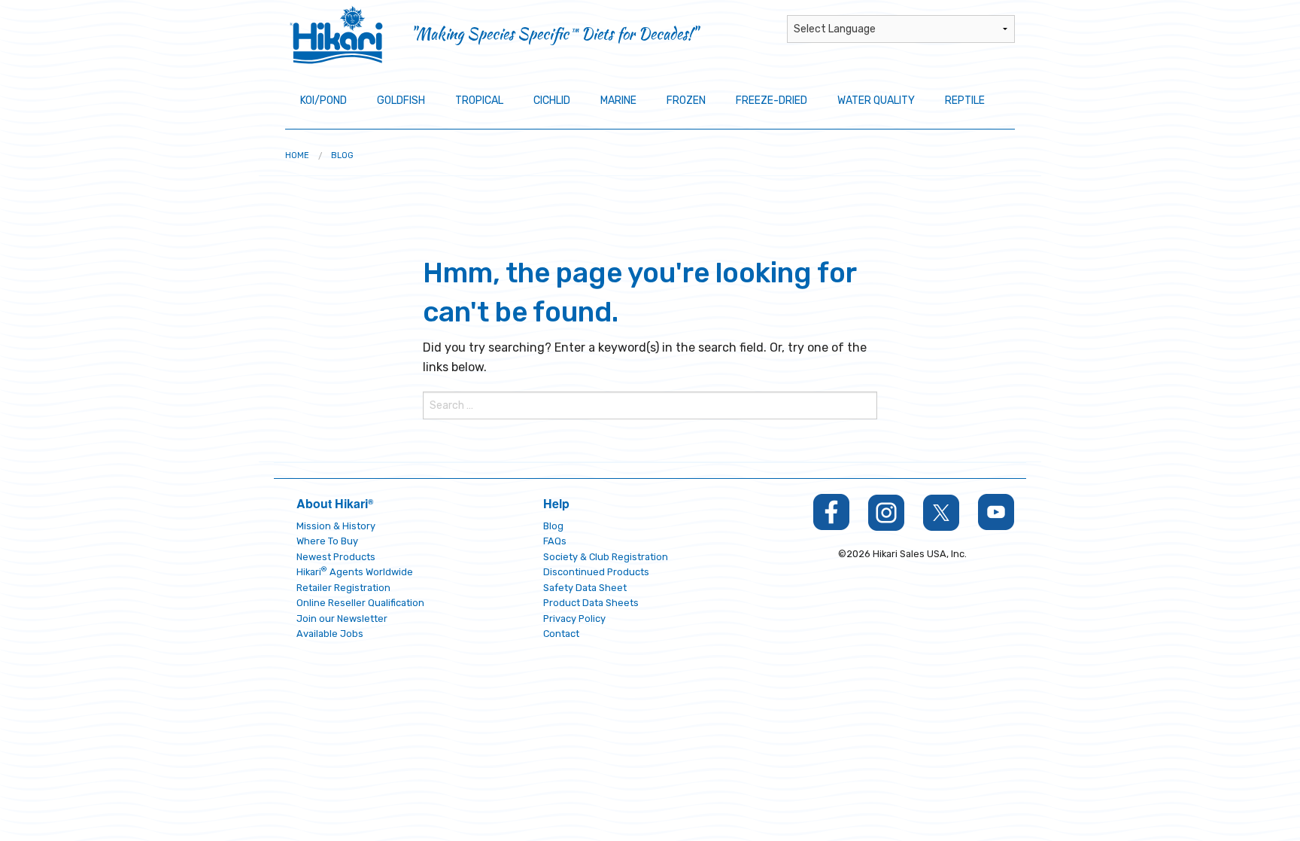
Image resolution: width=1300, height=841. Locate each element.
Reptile (965, 100)
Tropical (479, 100)
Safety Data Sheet (585, 587)
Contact (561, 633)
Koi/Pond (323, 100)
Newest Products (335, 556)
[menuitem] (297, 155)
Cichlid (551, 100)
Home (297, 155)
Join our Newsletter (341, 618)
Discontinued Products (596, 571)
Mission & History (335, 526)
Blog (342, 155)
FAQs (554, 541)
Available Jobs (329, 633)
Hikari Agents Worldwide (354, 571)
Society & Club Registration (605, 556)
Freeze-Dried (771, 100)
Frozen (686, 100)
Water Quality (876, 100)
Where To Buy (327, 541)
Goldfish (401, 100)
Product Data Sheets (591, 602)
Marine (618, 100)
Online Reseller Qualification (360, 602)
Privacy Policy (574, 618)
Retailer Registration (343, 587)
